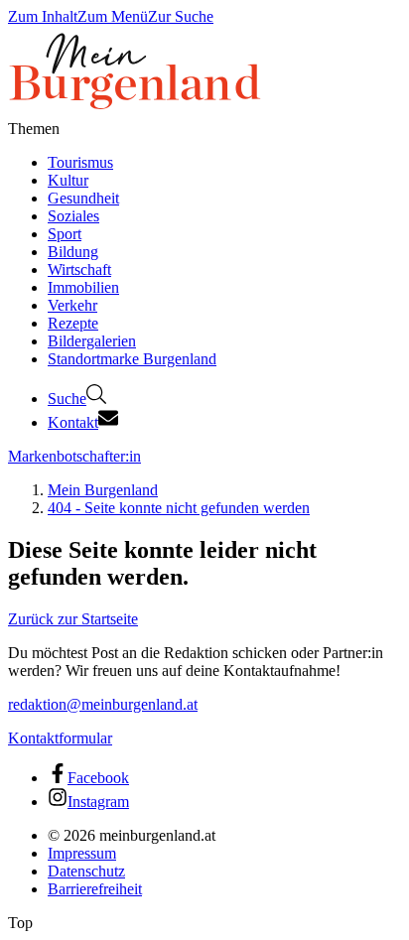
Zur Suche (180, 16)
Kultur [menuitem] (68, 180)
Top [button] (20, 922)
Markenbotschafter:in (74, 456)
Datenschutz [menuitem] (86, 871)
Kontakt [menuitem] (73, 422)
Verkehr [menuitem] (72, 305)
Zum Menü (112, 16)
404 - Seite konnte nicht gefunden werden (179, 507)
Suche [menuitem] (67, 398)
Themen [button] (34, 128)
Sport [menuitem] (64, 233)
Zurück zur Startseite (73, 618)
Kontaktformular (60, 738)
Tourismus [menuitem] (80, 162)
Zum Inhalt (42, 16)
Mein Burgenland (103, 489)
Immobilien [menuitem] (83, 287)
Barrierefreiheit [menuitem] (95, 888)
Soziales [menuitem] (73, 215)
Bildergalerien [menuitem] (92, 341)
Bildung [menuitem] (73, 251)
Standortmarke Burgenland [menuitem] (132, 358)
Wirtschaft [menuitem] (79, 269)
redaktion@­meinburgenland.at (103, 704)
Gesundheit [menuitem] (83, 198)
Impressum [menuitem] (82, 853)
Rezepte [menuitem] (73, 323)
